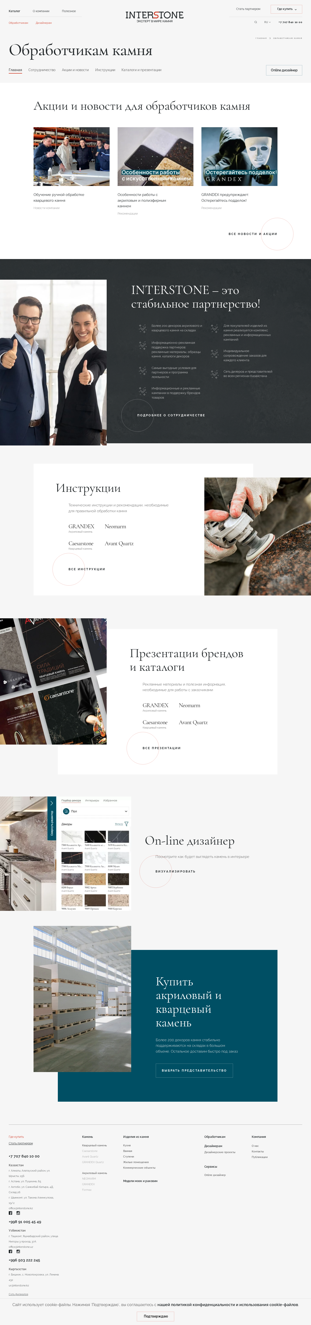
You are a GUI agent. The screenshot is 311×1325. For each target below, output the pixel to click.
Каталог (14, 11)
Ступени (128, 1156)
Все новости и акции (253, 234)
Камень (87, 1137)
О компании (41, 11)
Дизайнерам (44, 22)
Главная (261, 38)
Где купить (16, 1137)
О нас (255, 1145)
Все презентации (162, 748)
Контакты (258, 1151)
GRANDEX (81, 526)
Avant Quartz (119, 543)
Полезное (69, 11)
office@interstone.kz (21, 1208)
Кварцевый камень (94, 1145)
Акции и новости (75, 70)
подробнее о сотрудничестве (171, 415)
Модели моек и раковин (140, 1181)
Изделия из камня (136, 1137)
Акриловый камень (94, 1173)
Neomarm (115, 526)
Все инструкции (87, 569)
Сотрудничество (41, 70)
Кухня (127, 1145)
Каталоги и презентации (141, 70)
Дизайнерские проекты (219, 1152)
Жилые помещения (136, 1162)
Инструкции (105, 70)
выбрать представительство (194, 1070)
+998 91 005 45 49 (25, 1221)
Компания (259, 1137)
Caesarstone (81, 543)
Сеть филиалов (18, 1294)
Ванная (127, 1150)
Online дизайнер (284, 70)
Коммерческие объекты (139, 1167)
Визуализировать (176, 871)
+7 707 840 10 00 (24, 1156)
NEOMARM (89, 1178)
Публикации (260, 1157)
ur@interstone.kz (19, 1285)
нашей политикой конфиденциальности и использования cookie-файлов (227, 1304)
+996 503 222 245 (24, 1260)
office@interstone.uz (21, 1246)
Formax (87, 1189)
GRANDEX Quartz (93, 1162)
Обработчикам (18, 22)
